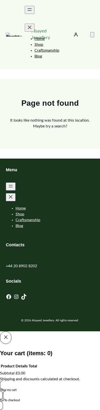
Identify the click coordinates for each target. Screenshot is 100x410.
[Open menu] (29, 10)
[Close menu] (29, 28)
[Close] (5, 337)
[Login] (76, 34)
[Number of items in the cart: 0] (92, 34)
